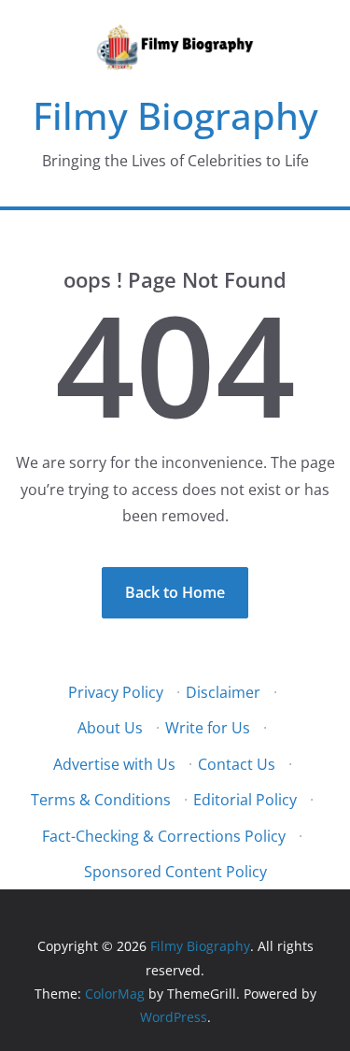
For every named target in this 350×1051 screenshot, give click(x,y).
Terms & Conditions (101, 799)
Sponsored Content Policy (175, 871)
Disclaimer (223, 692)
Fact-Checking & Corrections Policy (164, 836)
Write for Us (207, 727)
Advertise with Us (114, 764)
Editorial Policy (245, 799)
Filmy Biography (175, 115)
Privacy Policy (115, 692)
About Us (110, 727)
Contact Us (236, 764)
